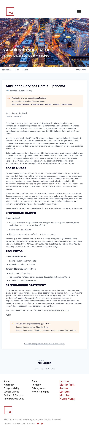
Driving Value (39, 388)
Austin (63, 388)
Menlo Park (66, 384)
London (64, 391)
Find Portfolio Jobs (14, 398)
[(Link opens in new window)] (38, 424)
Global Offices (11, 391)
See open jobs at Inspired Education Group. (28, 101)
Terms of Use (19, 423)
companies (6, 70)
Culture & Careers (14, 395)
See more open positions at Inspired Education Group (44, 344)
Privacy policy (39, 369)
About (7, 381)
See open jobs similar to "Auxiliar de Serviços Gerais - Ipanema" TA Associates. (42, 104)
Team (35, 381)
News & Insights (40, 391)
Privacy (7, 423)
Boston (64, 381)
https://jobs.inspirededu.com (56, 310)
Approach (9, 384)
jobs (17, 70)
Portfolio (36, 384)
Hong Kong (67, 398)
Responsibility (11, 388)
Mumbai (64, 395)
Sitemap (31, 423)
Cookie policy (50, 369)
